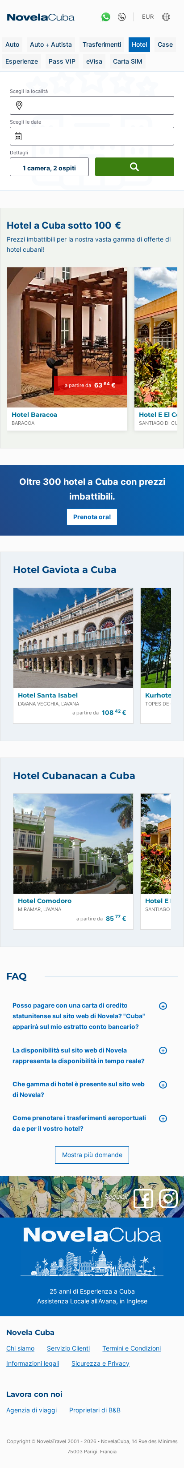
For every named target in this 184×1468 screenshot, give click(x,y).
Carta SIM (127, 61)
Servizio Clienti (68, 1348)
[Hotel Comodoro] (73, 844)
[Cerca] (134, 166)
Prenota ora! (92, 516)
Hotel (139, 44)
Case (165, 44)
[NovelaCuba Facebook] (143, 1198)
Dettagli (19, 152)
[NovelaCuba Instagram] (168, 1198)
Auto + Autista (51, 44)
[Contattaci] (119, 17)
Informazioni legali (32, 1363)
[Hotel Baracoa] (67, 337)
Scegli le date (25, 122)
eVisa (94, 61)
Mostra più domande (92, 1154)
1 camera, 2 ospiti (49, 168)
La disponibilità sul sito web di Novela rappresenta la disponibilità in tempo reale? (79, 1055)
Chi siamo (20, 1348)
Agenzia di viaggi (31, 1410)
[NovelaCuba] (38, 17)
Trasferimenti (102, 44)
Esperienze (21, 61)
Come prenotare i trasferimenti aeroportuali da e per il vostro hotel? (79, 1123)
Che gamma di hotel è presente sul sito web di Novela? (79, 1089)
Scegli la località (29, 91)
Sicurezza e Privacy (100, 1363)
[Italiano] (167, 17)
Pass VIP (62, 61)
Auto (12, 44)
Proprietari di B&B (95, 1410)
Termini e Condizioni (131, 1348)
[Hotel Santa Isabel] (73, 638)
